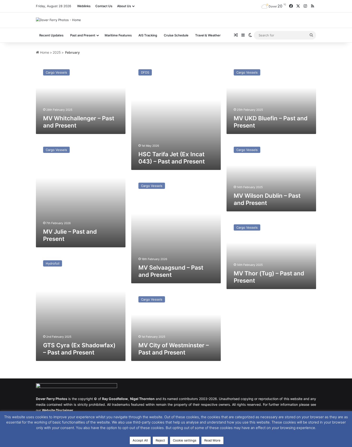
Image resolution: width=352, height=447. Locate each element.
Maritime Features (118, 35)
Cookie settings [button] (184, 440)
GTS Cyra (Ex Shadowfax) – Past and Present (79, 349)
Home (44, 52)
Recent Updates (51, 35)
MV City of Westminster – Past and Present (173, 349)
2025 (57, 52)
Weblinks (84, 6)
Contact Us (103, 6)
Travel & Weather (208, 35)
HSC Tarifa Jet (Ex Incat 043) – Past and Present (171, 158)
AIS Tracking (147, 35)
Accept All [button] (140, 440)
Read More (212, 440)
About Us (124, 6)
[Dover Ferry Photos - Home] (58, 20)
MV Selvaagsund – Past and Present (170, 271)
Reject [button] (160, 440)
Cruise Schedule (176, 35)
